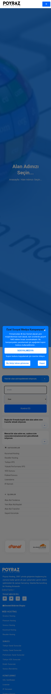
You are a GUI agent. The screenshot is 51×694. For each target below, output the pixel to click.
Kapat (42, 363)
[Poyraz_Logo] (11, 4)
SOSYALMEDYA (25, 350)
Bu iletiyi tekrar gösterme (17, 363)
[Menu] (46, 4)
